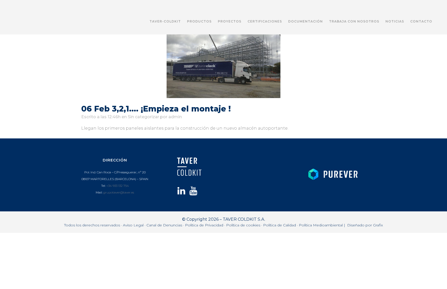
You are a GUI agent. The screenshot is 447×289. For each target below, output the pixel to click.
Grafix (378, 225)
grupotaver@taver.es (118, 192)
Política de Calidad (279, 225)
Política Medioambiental (321, 225)
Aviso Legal (133, 225)
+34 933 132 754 (117, 186)
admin (175, 116)
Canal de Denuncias (164, 225)
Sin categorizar (143, 116)
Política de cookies (243, 225)
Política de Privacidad (204, 225)
